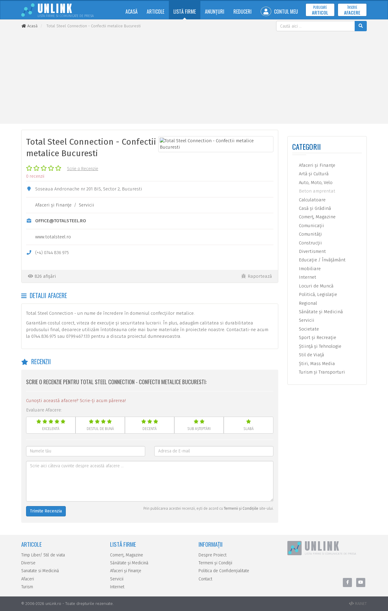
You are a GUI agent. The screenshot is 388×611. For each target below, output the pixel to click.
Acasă (131, 11)
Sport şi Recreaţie (317, 337)
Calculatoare (312, 200)
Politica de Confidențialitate (224, 570)
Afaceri (27, 579)
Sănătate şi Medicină (320, 311)
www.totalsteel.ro (53, 237)
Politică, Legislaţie (317, 294)
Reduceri (242, 11)
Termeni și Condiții (215, 563)
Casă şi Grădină (314, 208)
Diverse (28, 563)
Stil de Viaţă (311, 355)
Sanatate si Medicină (40, 570)
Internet (307, 277)
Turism (27, 586)
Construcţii (310, 243)
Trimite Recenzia (46, 511)
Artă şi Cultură (313, 173)
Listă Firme (184, 11)
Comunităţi (310, 234)
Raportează (260, 276)
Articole (155, 11)
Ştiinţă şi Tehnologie (319, 346)
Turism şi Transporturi (321, 372)
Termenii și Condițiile (241, 508)
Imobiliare (309, 268)
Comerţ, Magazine (317, 217)
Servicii (86, 205)
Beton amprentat (316, 191)
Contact (205, 579)
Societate (308, 329)
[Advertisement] (194, 76)
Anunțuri (214, 11)
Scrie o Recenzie (82, 168)
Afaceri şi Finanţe (53, 205)
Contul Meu (285, 11)
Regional (307, 303)
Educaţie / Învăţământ (322, 260)
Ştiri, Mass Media (316, 363)
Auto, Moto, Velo (315, 182)
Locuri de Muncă (315, 286)
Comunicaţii (311, 225)
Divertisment (312, 251)
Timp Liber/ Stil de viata (43, 555)
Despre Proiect (212, 555)
